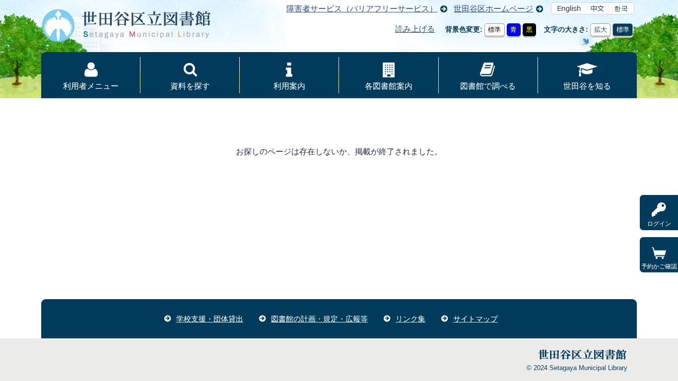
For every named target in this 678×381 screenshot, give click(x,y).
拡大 (600, 29)
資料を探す (190, 86)
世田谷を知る (587, 86)
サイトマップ (475, 319)
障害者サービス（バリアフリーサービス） (361, 8)
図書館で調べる (488, 86)
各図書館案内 (388, 86)
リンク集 (410, 319)
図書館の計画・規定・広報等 (319, 319)
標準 (494, 29)
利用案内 (289, 86)
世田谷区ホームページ (493, 8)
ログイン (659, 223)
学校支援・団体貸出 (209, 319)
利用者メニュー (91, 86)
